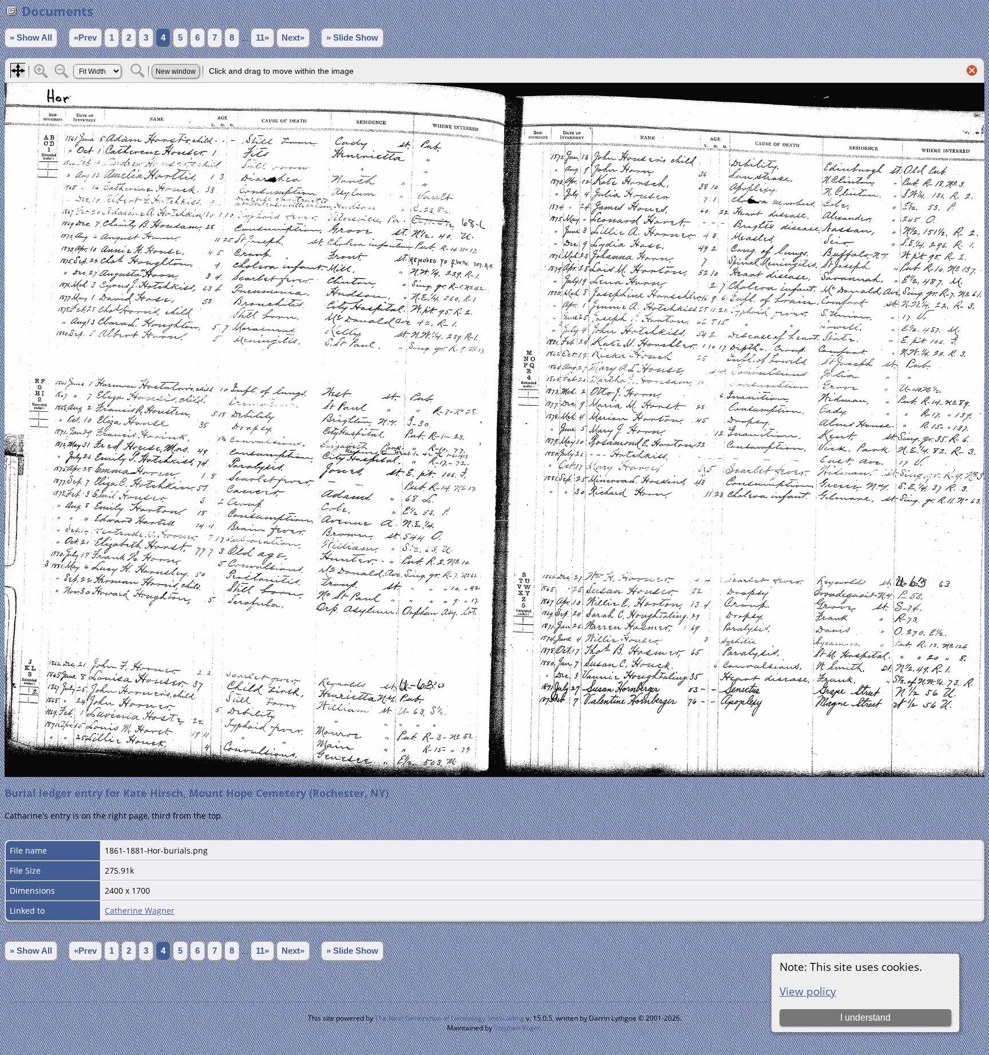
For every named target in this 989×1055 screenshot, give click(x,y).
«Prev (85, 37)
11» (262, 37)
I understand (865, 1017)
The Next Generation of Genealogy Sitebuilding (449, 1018)
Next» (293, 37)
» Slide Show (352, 37)
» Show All (31, 37)
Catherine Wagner (140, 910)
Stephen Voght (517, 1028)
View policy (808, 991)
